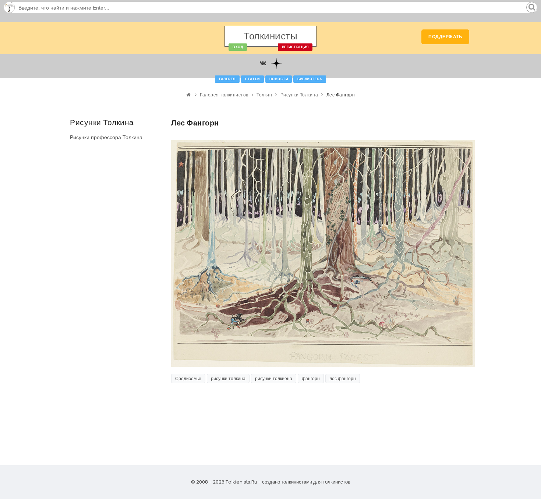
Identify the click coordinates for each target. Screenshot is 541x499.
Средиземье (188, 378)
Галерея (227, 79)
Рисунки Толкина (299, 95)
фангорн (311, 378)
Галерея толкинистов (224, 95)
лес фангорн (342, 378)
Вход (238, 47)
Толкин (264, 95)
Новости (278, 79)
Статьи (252, 79)
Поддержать (445, 36)
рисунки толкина (228, 378)
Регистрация (295, 47)
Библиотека (309, 79)
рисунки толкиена (273, 378)
